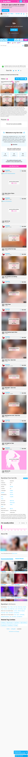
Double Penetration (5, 616)
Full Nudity (22, 614)
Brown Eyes (12, 502)
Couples (11, 496)
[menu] (1, 1)
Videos (12, 13)
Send (26, 45)
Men (2, 496)
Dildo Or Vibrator (21, 610)
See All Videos (21, 79)
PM (6, 40)
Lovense (5, 608)
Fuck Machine (16, 612)
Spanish (2, 492)
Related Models (19, 558)
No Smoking (20, 608)
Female (11, 486)
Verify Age (5, 10)
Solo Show (11, 612)
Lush (16, 608)
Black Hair (12, 500)
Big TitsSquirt (10, 622)
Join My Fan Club (14, 166)
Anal (9, 608)
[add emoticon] (23, 45)
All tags (15, 625)
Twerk (7, 612)
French (11, 492)
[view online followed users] (18, 1)
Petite (11, 504)
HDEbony (3, 622)
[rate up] (13, 70)
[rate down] (18, 70)
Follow (4, 40)
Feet (16, 607)
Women (11, 494)
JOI (10, 616)
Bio (9, 13)
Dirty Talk (3, 612)
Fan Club (18, 13)
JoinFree (21, 1)
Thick (2, 506)
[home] (7, 1)
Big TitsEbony (24, 622)
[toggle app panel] (26, 16)
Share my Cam (20, 755)
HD (14, 607)
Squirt (24, 608)
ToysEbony (16, 622)
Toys (2, 608)
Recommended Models (7, 558)
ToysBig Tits (3, 625)
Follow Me (25, 478)
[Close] (26, 14)
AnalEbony (10, 625)
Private (21, 39)
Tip (26, 40)
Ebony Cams (14, 553)
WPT (20, 42)
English (11, 490)
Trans (2, 498)
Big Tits (11, 508)
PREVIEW (7, 92)
